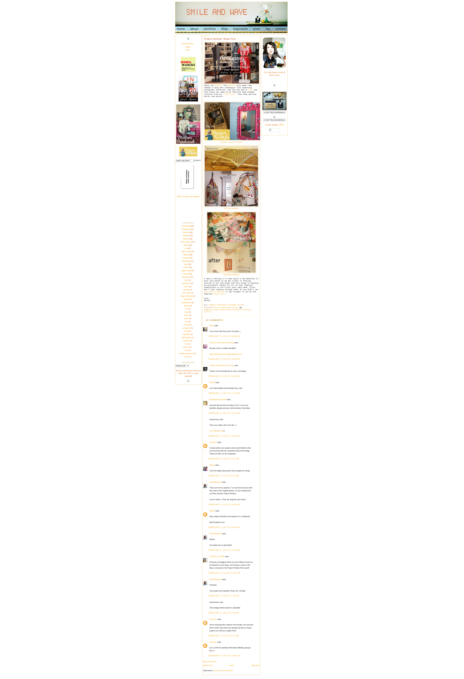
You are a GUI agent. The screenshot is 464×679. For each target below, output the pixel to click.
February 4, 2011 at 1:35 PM (223, 596)
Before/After (186, 337)
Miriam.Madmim (231, 208)
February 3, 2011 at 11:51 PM (224, 436)
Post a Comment (209, 662)
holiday (186, 255)
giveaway (186, 277)
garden (186, 306)
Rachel (212, 382)
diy (186, 280)
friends (185, 232)
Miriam (212, 511)
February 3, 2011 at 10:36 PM (224, 336)
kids (186, 312)
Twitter (187, 47)
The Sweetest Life (216, 431)
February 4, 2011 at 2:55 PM (223, 613)
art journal (186, 328)
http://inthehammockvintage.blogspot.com (225, 354)
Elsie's (218, 86)
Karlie (211, 326)
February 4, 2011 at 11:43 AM (224, 550)
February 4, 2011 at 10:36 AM (224, 527)
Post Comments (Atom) (223, 670)
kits (186, 322)
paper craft (186, 271)
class (186, 287)
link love (186, 347)
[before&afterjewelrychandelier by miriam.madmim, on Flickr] (231, 206)
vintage (185, 235)
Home (231, 665)
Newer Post (207, 665)
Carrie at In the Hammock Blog (221, 343)
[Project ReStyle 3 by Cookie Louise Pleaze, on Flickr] (235, 140)
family (185, 239)
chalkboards (186, 302)
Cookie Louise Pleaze (231, 142)
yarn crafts (186, 293)
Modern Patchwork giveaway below (226, 305)
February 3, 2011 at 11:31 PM (224, 413)
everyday (185, 226)
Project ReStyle (186, 296)
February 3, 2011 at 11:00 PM (224, 376)
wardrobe (186, 334)
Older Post (255, 665)
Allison (212, 465)
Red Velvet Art (187, 44)
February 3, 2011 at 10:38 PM (224, 359)
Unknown (213, 442)
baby (185, 245)
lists (186, 350)
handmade (186, 261)
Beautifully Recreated (217, 399)
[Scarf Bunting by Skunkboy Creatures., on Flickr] (231, 273)
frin (186, 344)
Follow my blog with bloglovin (188, 196)
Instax (186, 315)
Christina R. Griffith (216, 556)
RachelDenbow (215, 482)
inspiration (185, 229)
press (186, 318)
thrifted (186, 299)
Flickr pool (230, 94)
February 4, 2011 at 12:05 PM (224, 573)
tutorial (185, 274)
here (251, 90)
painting (186, 290)
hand (186, 331)
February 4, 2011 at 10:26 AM (224, 504)
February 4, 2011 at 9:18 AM (223, 476)
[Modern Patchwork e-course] (188, 143)
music (186, 357)
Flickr (187, 50)
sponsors (186, 283)
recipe (186, 325)
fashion (186, 258)
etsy (186, 264)
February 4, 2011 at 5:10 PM (223, 636)
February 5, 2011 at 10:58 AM (224, 656)
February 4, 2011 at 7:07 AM (223, 459)
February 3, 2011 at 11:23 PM (224, 393)
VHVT (185, 267)
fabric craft (186, 251)
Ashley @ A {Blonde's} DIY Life (221, 365)
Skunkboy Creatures (231, 275)
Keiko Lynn (219, 294)
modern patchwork (186, 353)
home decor (185, 242)
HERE (281, 125)
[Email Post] (240, 307)
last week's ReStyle (214, 292)
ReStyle (186, 341)
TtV (186, 309)
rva (186, 248)
